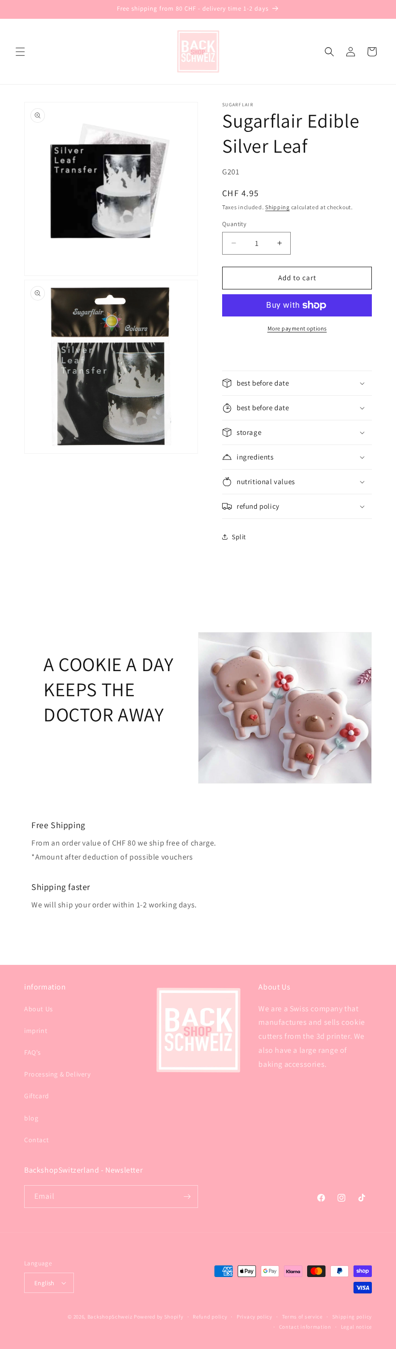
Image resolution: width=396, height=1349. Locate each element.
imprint (35, 1030)
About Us (38, 1009)
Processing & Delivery (57, 1074)
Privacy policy (254, 1316)
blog (31, 1118)
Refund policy (210, 1316)
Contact (36, 1139)
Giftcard (36, 1095)
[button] (20, 51)
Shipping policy (352, 1316)
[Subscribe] (187, 1196)
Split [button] (239, 536)
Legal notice (356, 1326)
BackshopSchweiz (110, 1316)
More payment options (297, 328)
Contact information (305, 1326)
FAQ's (32, 1052)
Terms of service (302, 1316)
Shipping (277, 207)
